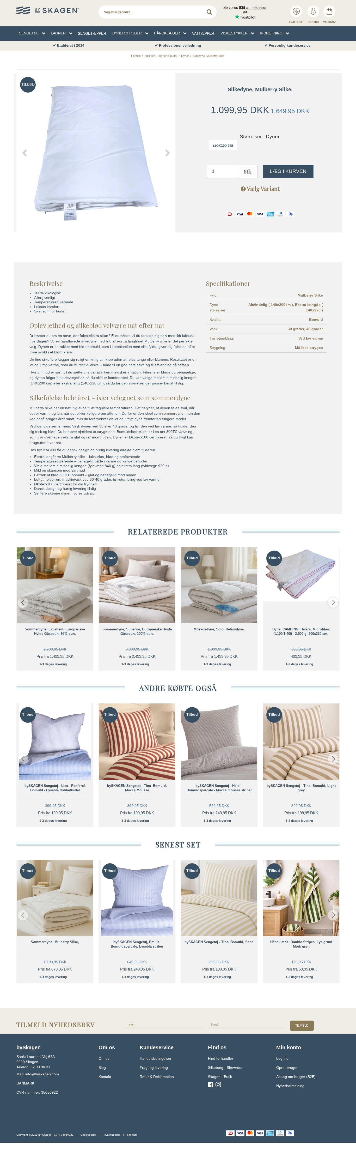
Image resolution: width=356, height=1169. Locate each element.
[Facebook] (210, 1085)
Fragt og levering (154, 1067)
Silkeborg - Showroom (226, 1067)
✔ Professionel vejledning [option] (178, 45)
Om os (104, 1058)
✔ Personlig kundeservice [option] (288, 45)
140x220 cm (223, 145)
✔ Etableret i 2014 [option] (68, 45)
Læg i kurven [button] (288, 171)
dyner (66, 493)
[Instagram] (218, 1085)
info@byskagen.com (42, 1074)
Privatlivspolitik (111, 1134)
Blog (102, 1067)
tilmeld (302, 1025)
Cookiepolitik (88, 1134)
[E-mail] (246, 1024)
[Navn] (164, 1024)
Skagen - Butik (220, 1077)
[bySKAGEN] (54, 10)
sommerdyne (172, 413)
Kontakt (105, 1077)
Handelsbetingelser (155, 1058)
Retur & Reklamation (157, 1077)
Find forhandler (220, 1058)
